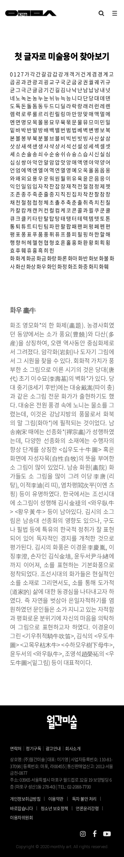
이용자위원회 (21, 817)
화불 (103, 258)
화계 (20, 258)
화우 (41, 266)
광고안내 (53, 748)
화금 (41, 258)
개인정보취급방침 (25, 799)
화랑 (52, 258)
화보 (93, 258)
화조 (72, 266)
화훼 (103, 266)
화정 (62, 266)
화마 (72, 258)
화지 (93, 266)
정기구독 (33, 748)
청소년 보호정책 (57, 808)
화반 (83, 258)
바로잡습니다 (21, 808)
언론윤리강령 (89, 808)
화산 (20, 266)
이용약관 (55, 799)
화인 (52, 266)
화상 (31, 266)
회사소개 (72, 748)
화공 (31, 258)
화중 (83, 266)
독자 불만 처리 (84, 799)
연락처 (15, 748)
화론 (62, 258)
